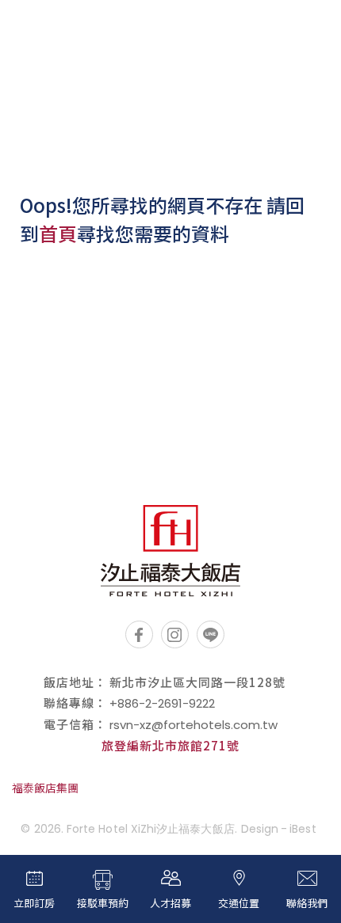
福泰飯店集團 (45, 788)
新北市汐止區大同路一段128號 (197, 682)
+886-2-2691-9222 (162, 703)
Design (259, 829)
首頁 (58, 233)
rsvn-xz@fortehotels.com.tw (193, 724)
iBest (302, 829)
